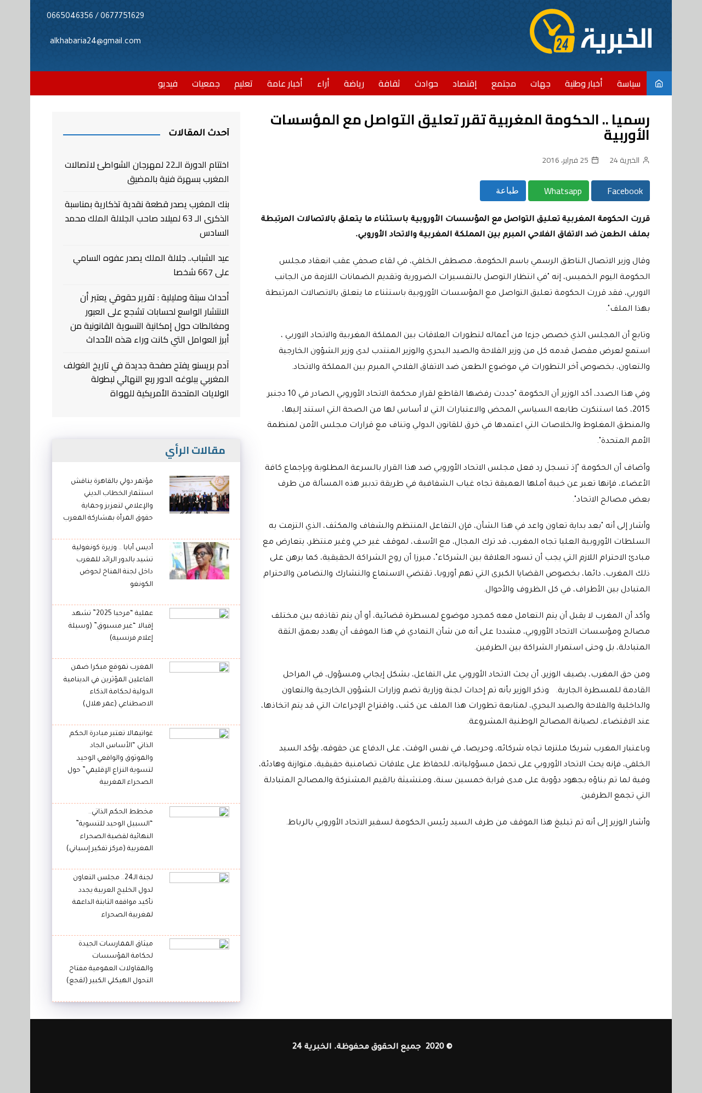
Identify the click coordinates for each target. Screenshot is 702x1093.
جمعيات (206, 83)
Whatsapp (562, 191)
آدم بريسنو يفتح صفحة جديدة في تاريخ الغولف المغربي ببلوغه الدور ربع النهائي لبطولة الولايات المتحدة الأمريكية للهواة (146, 379)
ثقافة (389, 83)
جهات (540, 83)
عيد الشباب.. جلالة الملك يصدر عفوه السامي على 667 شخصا (151, 265)
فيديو (168, 83)
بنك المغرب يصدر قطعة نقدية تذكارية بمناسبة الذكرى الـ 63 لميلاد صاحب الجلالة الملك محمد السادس (147, 218)
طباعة (506, 190)
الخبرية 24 (624, 160)
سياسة (629, 83)
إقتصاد (464, 83)
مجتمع (503, 83)
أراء (323, 83)
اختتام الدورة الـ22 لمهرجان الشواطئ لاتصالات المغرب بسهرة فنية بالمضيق (147, 172)
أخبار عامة (285, 83)
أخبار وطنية (584, 83)
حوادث (426, 83)
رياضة (354, 83)
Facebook (624, 191)
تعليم (243, 83)
